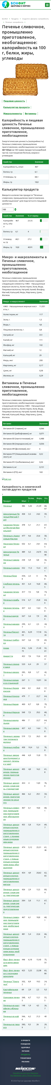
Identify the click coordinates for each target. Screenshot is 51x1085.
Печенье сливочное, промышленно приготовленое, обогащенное (11, 814)
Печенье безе (10, 576)
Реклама (25, 1062)
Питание (25, 1051)
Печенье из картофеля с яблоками (11, 1008)
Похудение (25, 1044)
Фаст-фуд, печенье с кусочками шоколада (11, 973)
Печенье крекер (11, 568)
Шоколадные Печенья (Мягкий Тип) (11, 517)
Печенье (7, 506)
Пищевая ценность (14, 101)
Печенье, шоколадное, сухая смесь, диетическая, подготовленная (11, 906)
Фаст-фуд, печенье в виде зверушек (11, 962)
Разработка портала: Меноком (25, 1073)
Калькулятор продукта (16, 107)
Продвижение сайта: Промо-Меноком (25, 1075)
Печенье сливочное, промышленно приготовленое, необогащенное (11, 923)
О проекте (25, 1040)
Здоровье (25, 1047)
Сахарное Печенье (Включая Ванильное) (11, 528)
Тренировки (25, 1058)
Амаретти (8, 656)
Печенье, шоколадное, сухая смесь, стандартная (11, 786)
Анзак (6, 648)
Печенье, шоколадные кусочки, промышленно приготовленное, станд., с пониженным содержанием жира (11, 833)
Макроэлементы (12, 113)
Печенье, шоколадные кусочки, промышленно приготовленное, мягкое (11, 879)
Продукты (25, 1054)
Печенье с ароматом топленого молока (11, 739)
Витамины (30, 113)
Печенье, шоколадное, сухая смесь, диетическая (11, 892)
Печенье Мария (10, 704)
